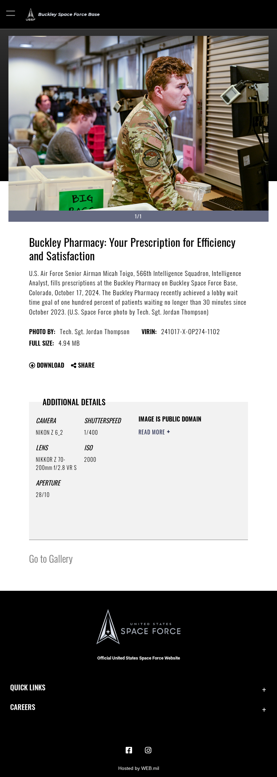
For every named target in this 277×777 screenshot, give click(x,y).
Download (49, 365)
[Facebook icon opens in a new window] (129, 750)
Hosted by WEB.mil (138, 768)
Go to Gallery (51, 558)
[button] (11, 14)
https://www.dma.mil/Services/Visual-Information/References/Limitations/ (179, 517)
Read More (152, 432)
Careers (22, 707)
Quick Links (27, 687)
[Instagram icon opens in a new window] (148, 750)
